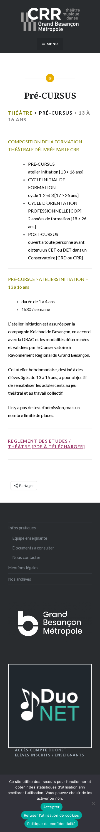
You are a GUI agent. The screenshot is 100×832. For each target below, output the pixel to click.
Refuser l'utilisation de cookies (51, 815)
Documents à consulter (33, 548)
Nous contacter (26, 557)
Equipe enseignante (29, 538)
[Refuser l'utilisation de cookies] (93, 803)
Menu (52, 44)
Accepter (51, 807)
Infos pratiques (22, 527)
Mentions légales (23, 567)
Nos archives (19, 579)
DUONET (41, 750)
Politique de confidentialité (51, 823)
